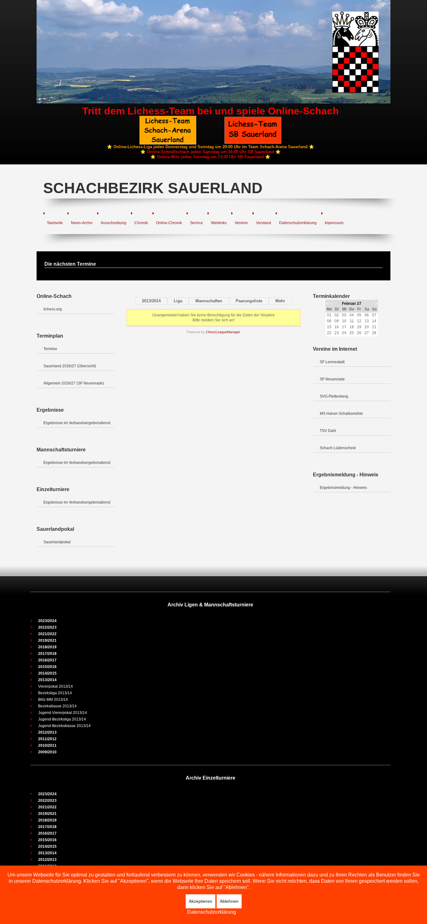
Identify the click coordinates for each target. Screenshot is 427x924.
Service (196, 223)
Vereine (241, 223)
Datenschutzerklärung (298, 223)
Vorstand (263, 223)
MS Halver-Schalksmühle (341, 413)
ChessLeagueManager (223, 332)
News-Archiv (82, 223)
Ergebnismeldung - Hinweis (343, 487)
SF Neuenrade (332, 379)
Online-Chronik (169, 223)
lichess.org (52, 309)
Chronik (141, 223)
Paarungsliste (249, 301)
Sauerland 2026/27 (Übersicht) (69, 366)
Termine (50, 349)
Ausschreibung (113, 223)
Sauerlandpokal (57, 542)
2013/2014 (151, 301)
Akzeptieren (200, 901)
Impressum (334, 223)
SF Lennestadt (332, 362)
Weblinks (219, 223)
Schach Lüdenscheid (338, 448)
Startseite (55, 223)
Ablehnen (229, 901)
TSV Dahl (328, 431)
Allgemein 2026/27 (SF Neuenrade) (73, 383)
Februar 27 (351, 303)
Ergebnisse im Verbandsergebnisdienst (76, 423)
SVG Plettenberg (334, 396)
